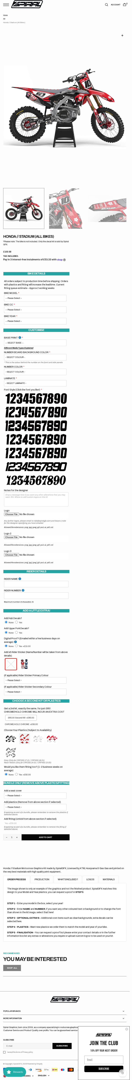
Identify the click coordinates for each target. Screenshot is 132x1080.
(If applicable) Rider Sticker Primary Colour (26, 671)
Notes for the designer (16, 486)
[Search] (106, 5)
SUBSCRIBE (104, 1069)
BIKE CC (8, 300)
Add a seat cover (13, 786)
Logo (6, 506)
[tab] (16, 875)
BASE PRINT (11, 334)
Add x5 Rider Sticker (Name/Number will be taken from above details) (36, 650)
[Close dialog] (126, 1029)
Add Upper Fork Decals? (16, 624)
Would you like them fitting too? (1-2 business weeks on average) (33, 765)
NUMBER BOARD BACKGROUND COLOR (26, 348)
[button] (7, 4)
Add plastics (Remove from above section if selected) (32, 798)
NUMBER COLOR (13, 363)
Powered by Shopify (34, 1064)
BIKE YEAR (9, 312)
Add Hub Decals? (13, 614)
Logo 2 (7, 529)
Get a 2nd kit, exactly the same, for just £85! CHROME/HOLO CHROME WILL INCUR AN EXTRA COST (34, 706)
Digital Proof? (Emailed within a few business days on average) (32, 636)
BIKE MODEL (10, 289)
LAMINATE (9, 374)
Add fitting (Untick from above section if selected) (30, 815)
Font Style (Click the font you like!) (22, 386)
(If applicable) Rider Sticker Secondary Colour (28, 683)
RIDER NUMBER (12, 586)
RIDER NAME (11, 575)
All (4, 19)
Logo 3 (7, 547)
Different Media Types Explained (18, 344)
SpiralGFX (17, 1064)
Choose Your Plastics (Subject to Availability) (28, 726)
